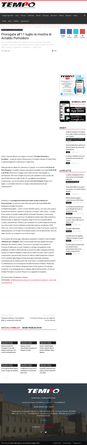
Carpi (17, 15)
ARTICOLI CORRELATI (10, 328)
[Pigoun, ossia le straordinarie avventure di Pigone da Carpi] (28, 338)
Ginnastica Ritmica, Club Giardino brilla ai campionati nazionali (12, 319)
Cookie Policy (57, 443)
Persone (69, 231)
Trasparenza (77, 443)
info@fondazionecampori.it (20, 280)
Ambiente (31, 15)
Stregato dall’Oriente (73, 228)
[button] (85, 16)
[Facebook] (41, 432)
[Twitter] (46, 432)
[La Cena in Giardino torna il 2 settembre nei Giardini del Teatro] (62, 159)
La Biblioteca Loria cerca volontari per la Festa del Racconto (28, 371)
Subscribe (82, 30)
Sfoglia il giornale (7, 15)
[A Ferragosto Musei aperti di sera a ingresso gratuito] (9, 361)
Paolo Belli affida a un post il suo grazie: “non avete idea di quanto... (75, 189)
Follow (69, 30)
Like (63, 30)
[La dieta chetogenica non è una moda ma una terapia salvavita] (62, 178)
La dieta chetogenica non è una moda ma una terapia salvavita (75, 177)
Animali (38, 15)
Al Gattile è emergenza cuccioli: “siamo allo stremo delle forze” (75, 220)
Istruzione (54, 15)
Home (3, 27)
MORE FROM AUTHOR (32, 328)
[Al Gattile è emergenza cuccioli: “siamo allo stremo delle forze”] (62, 221)
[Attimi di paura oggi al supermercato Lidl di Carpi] (62, 201)
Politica (61, 15)
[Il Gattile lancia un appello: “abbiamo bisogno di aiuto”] (62, 239)
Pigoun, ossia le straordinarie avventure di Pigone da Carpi (28, 348)
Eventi (4, 21)
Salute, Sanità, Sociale (72, 182)
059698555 (71, 413)
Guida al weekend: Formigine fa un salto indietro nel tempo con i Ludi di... (76, 134)
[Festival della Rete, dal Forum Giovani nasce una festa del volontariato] (62, 148)
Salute (75, 15)
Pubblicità (43, 420)
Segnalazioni (24, 21)
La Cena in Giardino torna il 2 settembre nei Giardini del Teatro (75, 158)
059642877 (49, 402)
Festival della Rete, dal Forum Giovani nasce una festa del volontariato (75, 147)
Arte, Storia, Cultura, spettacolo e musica (19, 27)
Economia (45, 15)
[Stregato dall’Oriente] (62, 232)
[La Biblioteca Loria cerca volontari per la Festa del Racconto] (28, 361)
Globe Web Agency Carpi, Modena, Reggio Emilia (24, 443)
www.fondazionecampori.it (39, 280)
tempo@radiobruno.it (47, 427)
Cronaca (23, 15)
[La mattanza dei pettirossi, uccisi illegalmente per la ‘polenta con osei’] (62, 210)
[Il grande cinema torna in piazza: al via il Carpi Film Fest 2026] (48, 361)
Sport (10, 21)
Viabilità (16, 21)
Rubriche (68, 15)
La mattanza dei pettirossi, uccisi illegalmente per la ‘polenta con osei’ (75, 209)
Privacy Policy (67, 443)
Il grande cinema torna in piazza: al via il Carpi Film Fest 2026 (47, 371)
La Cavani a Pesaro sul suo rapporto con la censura (42, 319)
